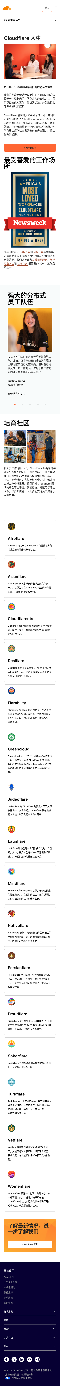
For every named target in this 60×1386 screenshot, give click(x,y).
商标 (30, 1378)
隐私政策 (35, 1370)
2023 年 (39, 252)
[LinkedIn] (21, 1359)
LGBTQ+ (22, 263)
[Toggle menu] (56, 8)
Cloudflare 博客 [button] (30, 1244)
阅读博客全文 (15, 393)
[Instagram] (37, 1359)
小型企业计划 (10, 1282)
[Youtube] (29, 1359)
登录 (47, 8)
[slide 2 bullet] (22, 404)
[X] (14, 1359)
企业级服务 (9, 1287)
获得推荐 (8, 1292)
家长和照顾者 (39, 259)
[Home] (7, 8)
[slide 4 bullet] (38, 404)
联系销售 (8, 1302)
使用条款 (47, 1370)
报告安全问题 (12, 1374)
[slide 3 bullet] (30, 404)
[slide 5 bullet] (45, 404)
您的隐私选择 (18, 1378)
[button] (30, 20)
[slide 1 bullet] (15, 404)
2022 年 (25, 252)
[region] (30, 346)
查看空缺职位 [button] (29, 147)
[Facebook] (6, 1359)
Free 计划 (9, 1277)
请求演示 (8, 1297)
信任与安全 (27, 1374)
